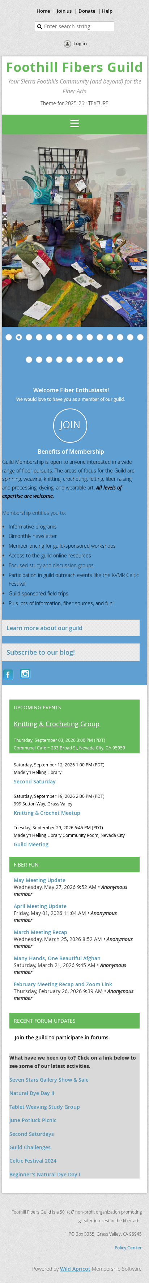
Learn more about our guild (44, 628)
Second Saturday (35, 781)
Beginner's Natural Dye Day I (44, 1174)
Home (43, 11)
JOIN (70, 424)
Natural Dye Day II (31, 1093)
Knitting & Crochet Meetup (47, 812)
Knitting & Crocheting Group (56, 723)
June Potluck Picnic (32, 1120)
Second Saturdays (31, 1133)
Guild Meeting (31, 844)
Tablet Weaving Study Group (44, 1106)
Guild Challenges (30, 1147)
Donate (86, 11)
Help (107, 11)
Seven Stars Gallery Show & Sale (49, 1079)
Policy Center (128, 1248)
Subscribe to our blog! (41, 652)
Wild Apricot (75, 1268)
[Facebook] (9, 674)
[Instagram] (25, 674)
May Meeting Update (39, 880)
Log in (80, 43)
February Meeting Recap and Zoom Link (63, 984)
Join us (64, 11)
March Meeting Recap (40, 932)
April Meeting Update (40, 906)
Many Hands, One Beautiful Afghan (57, 958)
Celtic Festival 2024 (32, 1160)
